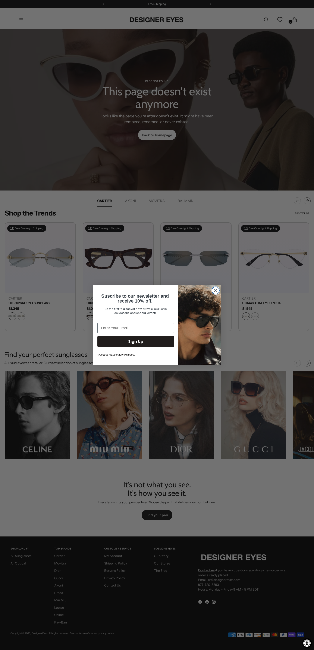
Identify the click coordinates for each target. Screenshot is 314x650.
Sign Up (135, 341)
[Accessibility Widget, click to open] (307, 643)
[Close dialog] (215, 290)
